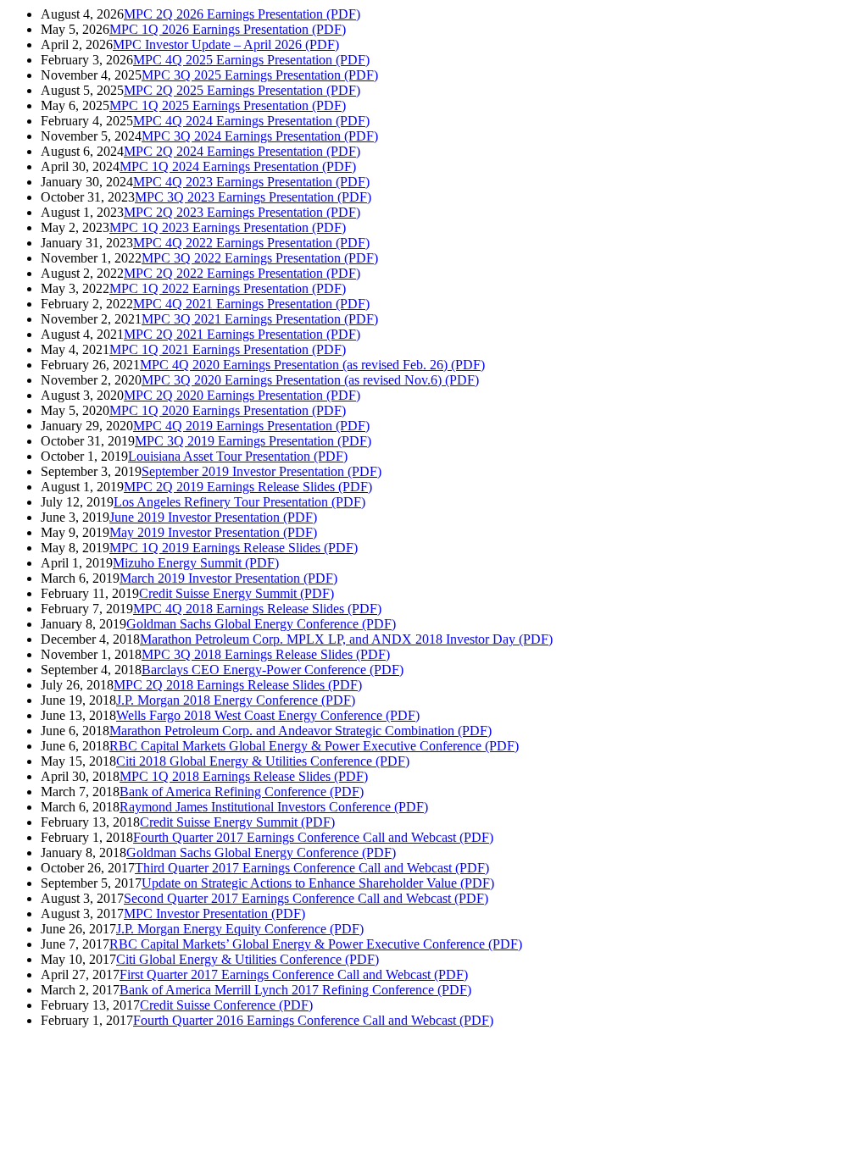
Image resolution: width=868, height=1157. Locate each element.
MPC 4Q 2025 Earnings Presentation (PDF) (251, 60)
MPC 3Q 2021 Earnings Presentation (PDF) (260, 319)
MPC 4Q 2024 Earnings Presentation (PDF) (251, 120)
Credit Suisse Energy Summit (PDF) (236, 593)
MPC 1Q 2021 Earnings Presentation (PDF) (227, 349)
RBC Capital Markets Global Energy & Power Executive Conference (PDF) (314, 746)
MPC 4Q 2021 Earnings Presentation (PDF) (251, 303)
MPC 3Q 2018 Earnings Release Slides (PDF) (266, 654)
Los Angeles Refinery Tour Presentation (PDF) (239, 502)
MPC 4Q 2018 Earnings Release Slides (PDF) (257, 608)
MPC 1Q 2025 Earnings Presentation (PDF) (227, 105)
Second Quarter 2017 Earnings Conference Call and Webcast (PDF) (306, 898)
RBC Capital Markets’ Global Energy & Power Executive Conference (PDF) (315, 944)
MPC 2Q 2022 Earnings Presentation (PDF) (242, 273)
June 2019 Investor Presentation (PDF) (213, 517)
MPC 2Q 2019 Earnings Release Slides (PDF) (248, 486)
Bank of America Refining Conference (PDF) (242, 791)
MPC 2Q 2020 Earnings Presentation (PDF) (242, 395)
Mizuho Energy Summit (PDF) (196, 563)
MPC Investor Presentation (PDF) (214, 913)
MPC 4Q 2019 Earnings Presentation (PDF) (251, 425)
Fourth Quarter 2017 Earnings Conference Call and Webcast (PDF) (313, 837)
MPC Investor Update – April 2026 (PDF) (226, 44)
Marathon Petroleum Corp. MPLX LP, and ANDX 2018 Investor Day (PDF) (346, 639)
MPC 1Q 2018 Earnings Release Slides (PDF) (244, 776)
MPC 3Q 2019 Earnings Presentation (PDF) (253, 441)
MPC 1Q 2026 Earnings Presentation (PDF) (227, 29)
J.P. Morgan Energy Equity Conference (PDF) (240, 929)
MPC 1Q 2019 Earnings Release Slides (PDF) (233, 547)
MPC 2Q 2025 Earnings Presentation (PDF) (242, 90)
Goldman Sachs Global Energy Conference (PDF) (261, 624)
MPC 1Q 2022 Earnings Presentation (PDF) (227, 288)
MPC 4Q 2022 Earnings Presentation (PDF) (251, 242)
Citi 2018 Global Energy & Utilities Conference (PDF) (262, 761)
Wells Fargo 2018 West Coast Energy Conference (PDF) (268, 715)
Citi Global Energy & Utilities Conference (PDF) (247, 959)
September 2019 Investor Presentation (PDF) (261, 471)
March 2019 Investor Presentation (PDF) (228, 578)
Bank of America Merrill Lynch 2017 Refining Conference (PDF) (295, 990)
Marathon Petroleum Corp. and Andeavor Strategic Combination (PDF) (300, 730)
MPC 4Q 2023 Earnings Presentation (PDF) (251, 181)
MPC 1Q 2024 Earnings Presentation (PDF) (238, 166)
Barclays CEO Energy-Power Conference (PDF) (272, 669)
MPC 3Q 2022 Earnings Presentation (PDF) (260, 258)
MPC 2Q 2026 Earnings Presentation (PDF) (242, 14)
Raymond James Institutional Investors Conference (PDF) (274, 807)
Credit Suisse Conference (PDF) (226, 1005)
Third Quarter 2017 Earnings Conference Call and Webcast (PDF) (312, 868)
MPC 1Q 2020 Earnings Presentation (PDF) (227, 410)
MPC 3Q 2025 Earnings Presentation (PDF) (260, 75)
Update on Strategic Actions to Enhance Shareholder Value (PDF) (318, 883)
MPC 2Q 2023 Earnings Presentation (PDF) (242, 212)
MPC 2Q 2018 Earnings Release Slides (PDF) (238, 685)
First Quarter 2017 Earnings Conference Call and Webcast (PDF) (294, 974)
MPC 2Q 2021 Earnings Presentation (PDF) (242, 334)
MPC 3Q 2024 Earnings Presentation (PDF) (260, 136)
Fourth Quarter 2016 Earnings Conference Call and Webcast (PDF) (313, 1020)
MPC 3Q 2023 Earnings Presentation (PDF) (253, 197)
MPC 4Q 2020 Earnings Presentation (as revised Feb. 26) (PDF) (312, 364)
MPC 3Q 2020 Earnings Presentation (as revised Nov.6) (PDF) (310, 380)
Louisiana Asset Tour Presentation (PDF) (238, 456)
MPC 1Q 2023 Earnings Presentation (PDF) (227, 227)
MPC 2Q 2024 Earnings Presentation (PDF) (242, 151)
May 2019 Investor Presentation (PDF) (213, 532)
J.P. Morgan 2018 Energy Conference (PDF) (235, 700)
